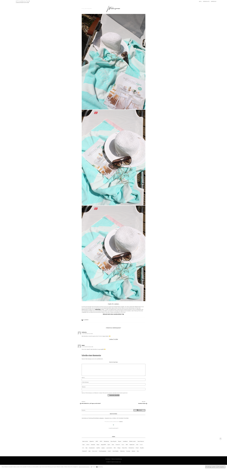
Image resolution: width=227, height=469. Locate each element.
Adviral (120, 421)
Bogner (119, 441)
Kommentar (113, 362)
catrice (87, 444)
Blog (200, 1)
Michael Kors (131, 447)
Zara (138, 451)
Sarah (90, 8)
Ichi (83, 447)
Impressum (213, 1)
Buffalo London (132, 441)
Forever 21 (118, 444)
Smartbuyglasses (102, 451)
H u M (141, 444)
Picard (137, 447)
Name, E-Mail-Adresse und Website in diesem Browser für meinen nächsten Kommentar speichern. (105, 392)
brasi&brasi (125, 441)
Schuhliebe (126, 418)
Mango (119, 447)
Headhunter (132, 444)
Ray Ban (142, 447)
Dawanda (93, 444)
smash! (109, 451)
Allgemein (85, 319)
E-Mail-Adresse (85, 382)
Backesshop (106, 441)
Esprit (109, 444)
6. (116, 428)
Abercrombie (85, 441)
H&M (127, 444)
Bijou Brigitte (113, 441)
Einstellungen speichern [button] (211, 466)
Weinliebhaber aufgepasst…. (98, 418)
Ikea (86, 447)
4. (113, 428)
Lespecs (103, 447)
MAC (115, 447)
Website (83, 386)
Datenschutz (206, 1)
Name (83, 377)
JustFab (98, 447)
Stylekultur (23, 1)
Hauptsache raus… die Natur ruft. (111, 418)
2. (110, 428)
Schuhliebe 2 (121, 418)
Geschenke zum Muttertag (87, 418)
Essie (113, 444)
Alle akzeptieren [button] (221, 466)
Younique (128, 451)
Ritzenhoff (84, 451)
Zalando (133, 451)
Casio (83, 444)
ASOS (101, 441)
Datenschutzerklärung (116, 459)
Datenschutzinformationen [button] (84, 466)
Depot (98, 444)
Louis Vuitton (109, 447)
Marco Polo (124, 447)
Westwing (122, 451)
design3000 (103, 444)
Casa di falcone (141, 441)
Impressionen (92, 447)
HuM (137, 444)
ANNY (97, 441)
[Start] (220, 438)
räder (89, 451)
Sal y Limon (94, 451)
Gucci (123, 444)
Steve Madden (115, 451)
